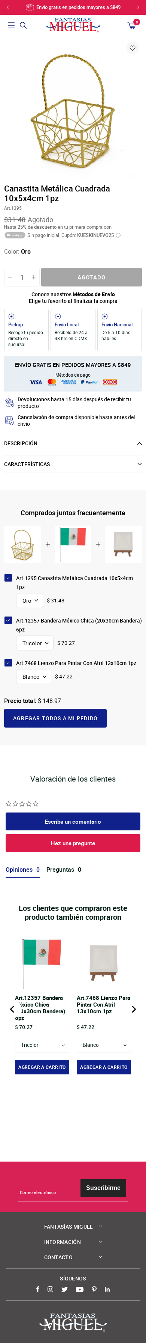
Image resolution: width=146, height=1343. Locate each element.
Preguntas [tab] (60, 870)
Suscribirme (103, 1188)
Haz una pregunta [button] (73, 843)
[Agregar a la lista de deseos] (132, 48)
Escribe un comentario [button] (73, 821)
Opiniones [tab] (19, 870)
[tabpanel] (73, 109)
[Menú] (11, 25)
